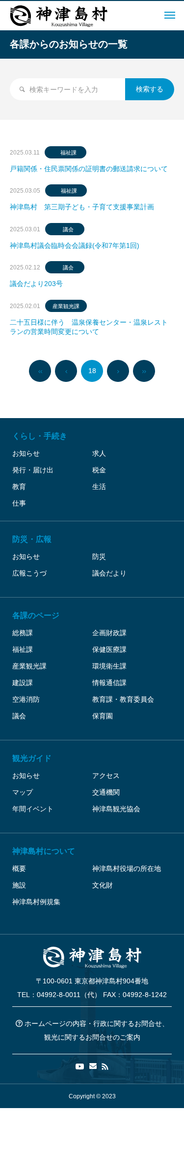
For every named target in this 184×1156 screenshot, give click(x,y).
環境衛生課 (109, 666)
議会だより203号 (36, 284)
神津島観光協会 (116, 809)
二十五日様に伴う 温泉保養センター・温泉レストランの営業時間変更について (89, 327)
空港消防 (26, 699)
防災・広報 (32, 539)
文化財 (102, 885)
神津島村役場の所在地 (126, 868)
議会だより (109, 573)
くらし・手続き (39, 436)
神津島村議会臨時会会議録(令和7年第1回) (74, 245)
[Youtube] (80, 1066)
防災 (99, 556)
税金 (99, 470)
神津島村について (43, 851)
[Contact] (93, 1066)
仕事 (19, 503)
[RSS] (105, 1066)
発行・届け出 (32, 470)
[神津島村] (59, 15)
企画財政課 (109, 633)
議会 (68, 229)
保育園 (102, 716)
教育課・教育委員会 (123, 699)
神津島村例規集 (36, 902)
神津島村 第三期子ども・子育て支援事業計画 (82, 207)
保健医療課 (109, 649)
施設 (19, 885)
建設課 (22, 683)
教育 (19, 486)
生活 (99, 486)
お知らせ (26, 453)
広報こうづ (29, 573)
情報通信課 (109, 683)
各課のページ (35, 615)
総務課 (22, 633)
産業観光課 (66, 306)
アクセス (106, 775)
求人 (99, 453)
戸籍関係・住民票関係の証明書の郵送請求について (89, 169)
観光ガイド (32, 758)
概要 (19, 868)
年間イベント (32, 809)
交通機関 (106, 792)
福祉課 (68, 153)
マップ (22, 792)
